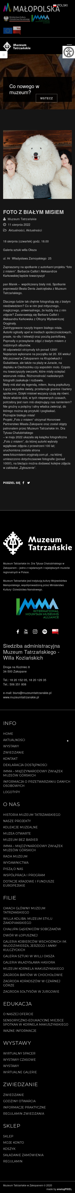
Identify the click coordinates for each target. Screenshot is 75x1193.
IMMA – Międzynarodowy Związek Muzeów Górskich (33, 773)
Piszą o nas (13, 869)
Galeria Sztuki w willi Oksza (28, 956)
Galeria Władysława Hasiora (29, 962)
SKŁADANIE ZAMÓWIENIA (23, 1155)
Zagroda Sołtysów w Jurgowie (31, 991)
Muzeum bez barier (20, 840)
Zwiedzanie (13, 752)
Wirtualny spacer (19, 1053)
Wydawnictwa (16, 863)
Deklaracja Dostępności (25, 765)
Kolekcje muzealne (20, 827)
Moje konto (13, 1142)
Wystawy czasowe (19, 1060)
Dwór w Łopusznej (20, 935)
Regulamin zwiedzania (23, 1114)
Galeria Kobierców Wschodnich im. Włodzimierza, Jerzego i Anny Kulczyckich (35, 946)
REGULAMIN (12, 1161)
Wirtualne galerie (20, 1072)
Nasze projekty (17, 821)
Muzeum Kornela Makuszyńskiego (33, 969)
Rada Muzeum (15, 856)
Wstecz (46, 98)
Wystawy (11, 746)
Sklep (8, 1136)
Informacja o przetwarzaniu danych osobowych (36, 784)
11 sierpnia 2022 (19, 224)
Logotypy (11, 792)
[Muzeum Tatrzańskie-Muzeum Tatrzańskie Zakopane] (16, 46)
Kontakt (10, 759)
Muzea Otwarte (17, 833)
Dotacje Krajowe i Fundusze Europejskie (28, 883)
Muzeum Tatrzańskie (22, 219)
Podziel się (11, 483)
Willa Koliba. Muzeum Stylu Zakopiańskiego (27, 921)
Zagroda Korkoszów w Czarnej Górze (31, 983)
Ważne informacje (19, 1031)
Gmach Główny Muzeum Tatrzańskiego (24, 910)
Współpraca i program (24, 875)
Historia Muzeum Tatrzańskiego (31, 815)
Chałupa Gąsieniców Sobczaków (32, 929)
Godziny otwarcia (19, 1101)
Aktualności (16, 230)
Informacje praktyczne (24, 1107)
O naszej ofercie (18, 1014)
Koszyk (9, 1149)
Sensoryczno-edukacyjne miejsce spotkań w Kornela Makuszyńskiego (35, 1022)
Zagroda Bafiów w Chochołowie (33, 975)
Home (8, 734)
